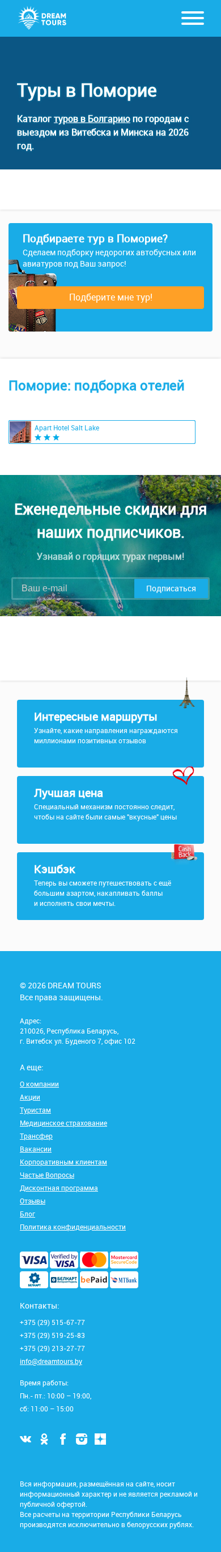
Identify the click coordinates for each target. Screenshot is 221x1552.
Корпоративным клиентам (63, 1161)
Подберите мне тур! (110, 297)
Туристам (35, 1109)
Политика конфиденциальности (73, 1226)
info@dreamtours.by (51, 1361)
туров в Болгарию (92, 118)
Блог (27, 1213)
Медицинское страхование (63, 1122)
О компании (39, 1083)
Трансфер (36, 1135)
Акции (30, 1096)
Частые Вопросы (47, 1174)
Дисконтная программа (59, 1187)
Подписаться (171, 588)
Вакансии (36, 1148)
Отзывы (32, 1200)
